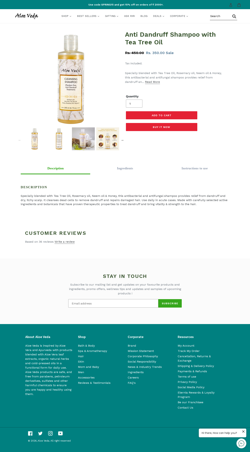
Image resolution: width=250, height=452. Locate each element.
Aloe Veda (43, 440)
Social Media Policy (191, 387)
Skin (81, 361)
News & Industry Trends (145, 367)
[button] (55, 168)
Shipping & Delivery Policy (196, 366)
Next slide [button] (122, 140)
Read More (152, 82)
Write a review (65, 241)
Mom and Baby (88, 367)
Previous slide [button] (20, 140)
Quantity (132, 96)
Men (81, 372)
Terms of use (187, 376)
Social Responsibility (142, 361)
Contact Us (185, 407)
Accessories (86, 377)
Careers (133, 377)
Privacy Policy (187, 382)
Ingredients (136, 372)
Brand (132, 345)
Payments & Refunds (192, 371)
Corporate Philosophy (143, 356)
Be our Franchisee (190, 402)
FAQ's (132, 383)
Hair (81, 356)
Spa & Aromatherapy (92, 351)
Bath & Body (86, 345)
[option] (125, 4)
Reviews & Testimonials (94, 383)
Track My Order (189, 351)
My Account (186, 345)
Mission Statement (141, 351)
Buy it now (161, 127)
